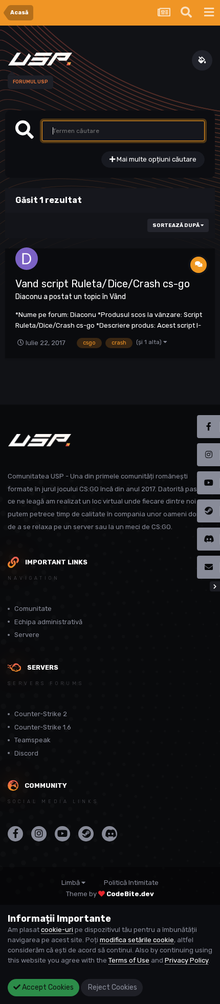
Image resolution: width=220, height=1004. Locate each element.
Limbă (71, 882)
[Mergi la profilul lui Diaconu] (26, 258)
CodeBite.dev (130, 894)
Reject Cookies (111, 987)
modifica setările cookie (137, 940)
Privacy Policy (186, 960)
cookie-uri (57, 929)
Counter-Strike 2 (40, 714)
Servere (26, 634)
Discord (26, 753)
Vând (117, 296)
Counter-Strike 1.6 (42, 727)
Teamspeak (32, 740)
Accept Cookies (47, 987)
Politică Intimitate (131, 882)
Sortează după (176, 225)
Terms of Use (128, 960)
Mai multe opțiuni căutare (155, 159)
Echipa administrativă (48, 622)
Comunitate (33, 608)
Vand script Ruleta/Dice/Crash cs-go (102, 284)
